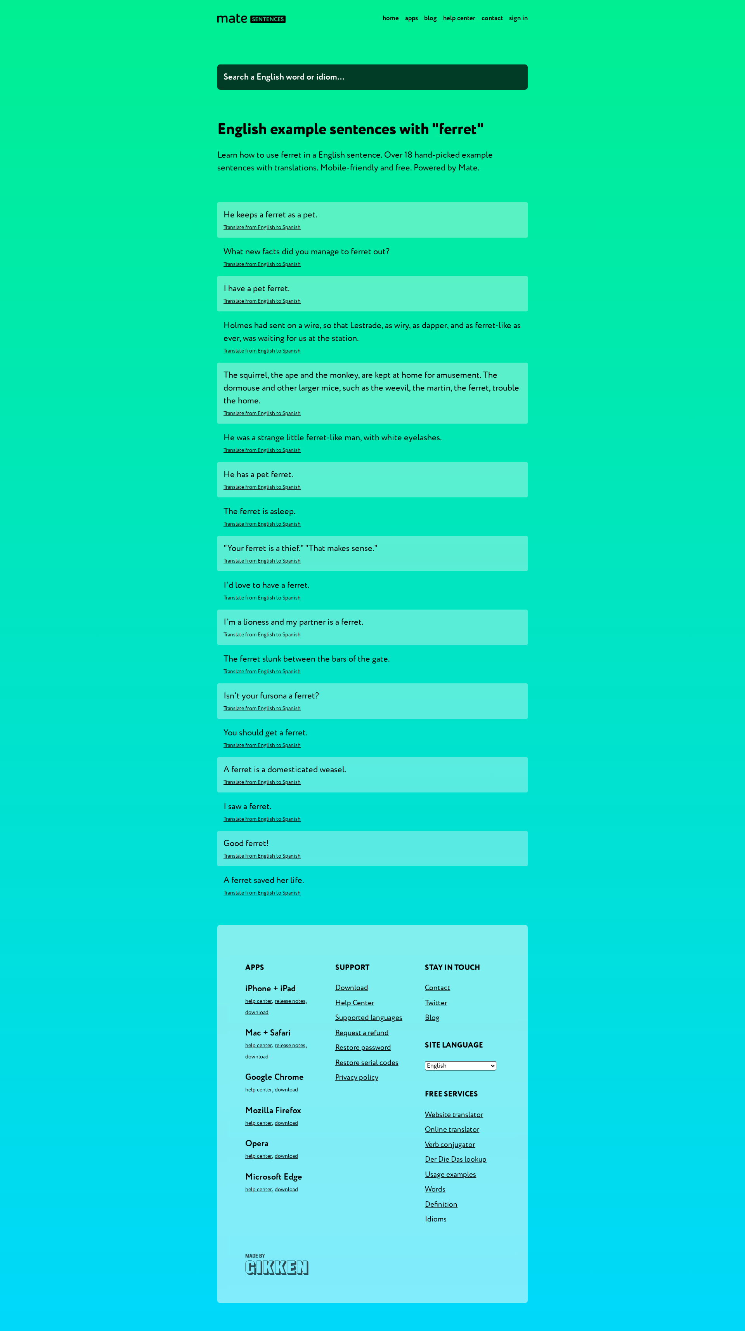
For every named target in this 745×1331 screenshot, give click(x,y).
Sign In (518, 18)
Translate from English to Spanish (262, 227)
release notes (290, 1001)
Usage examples (450, 1174)
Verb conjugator (450, 1144)
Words (435, 1189)
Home (391, 18)
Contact (492, 18)
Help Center (459, 18)
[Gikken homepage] (276, 1264)
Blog (430, 18)
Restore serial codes (366, 1062)
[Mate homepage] (251, 18)
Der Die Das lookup (456, 1159)
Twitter (436, 1003)
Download (257, 1012)
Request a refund (362, 1032)
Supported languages (368, 1017)
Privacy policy (356, 1077)
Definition (441, 1204)
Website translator (454, 1114)
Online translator (452, 1129)
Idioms (436, 1219)
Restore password (363, 1047)
